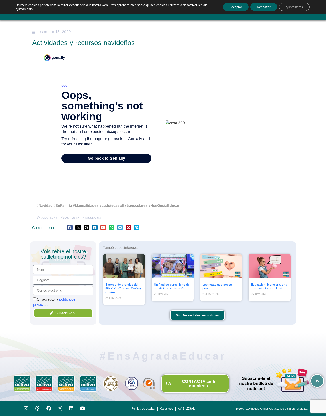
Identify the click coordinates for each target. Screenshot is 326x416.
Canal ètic (166, 408)
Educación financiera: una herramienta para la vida (269, 286)
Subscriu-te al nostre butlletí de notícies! (256, 383)
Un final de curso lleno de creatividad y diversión (172, 286)
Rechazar (264, 7)
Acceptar (236, 7)
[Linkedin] (71, 408)
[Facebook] (48, 408)
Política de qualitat (143, 408)
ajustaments (24, 9)
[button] (70, 227)
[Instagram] (26, 408)
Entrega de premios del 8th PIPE (123, 288)
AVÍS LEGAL (186, 408)
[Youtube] (82, 408)
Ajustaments (294, 7)
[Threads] (37, 408)
